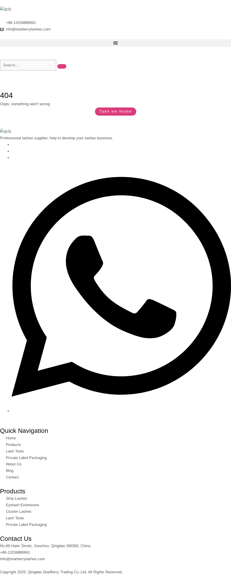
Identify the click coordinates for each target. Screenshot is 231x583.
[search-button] (61, 66)
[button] (115, 43)
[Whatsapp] (121, 411)
